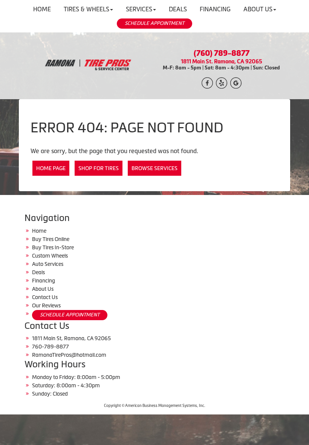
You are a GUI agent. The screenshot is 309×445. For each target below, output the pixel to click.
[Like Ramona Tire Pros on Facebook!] (207, 82)
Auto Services (47, 264)
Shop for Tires (98, 168)
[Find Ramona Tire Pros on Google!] (236, 82)
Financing (43, 281)
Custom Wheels (50, 256)
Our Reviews (46, 305)
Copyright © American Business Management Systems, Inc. (154, 406)
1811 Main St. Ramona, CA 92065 (221, 61)
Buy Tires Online (50, 239)
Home (39, 231)
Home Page (51, 168)
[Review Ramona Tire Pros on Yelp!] (221, 82)
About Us (43, 289)
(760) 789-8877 (221, 53)
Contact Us (45, 297)
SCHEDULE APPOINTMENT (154, 23)
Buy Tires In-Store (53, 247)
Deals (38, 272)
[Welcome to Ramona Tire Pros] (87, 65)
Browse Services (154, 168)
